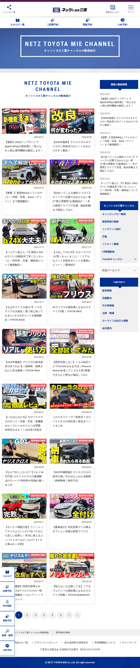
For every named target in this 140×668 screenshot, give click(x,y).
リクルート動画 (110, 244)
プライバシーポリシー (46, 642)
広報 (104, 236)
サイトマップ (129, 642)
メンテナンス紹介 (111, 229)
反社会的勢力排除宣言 (76, 642)
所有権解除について (105, 642)
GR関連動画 (108, 251)
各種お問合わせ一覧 (17, 642)
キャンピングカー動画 (114, 214)
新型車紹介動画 (110, 221)
